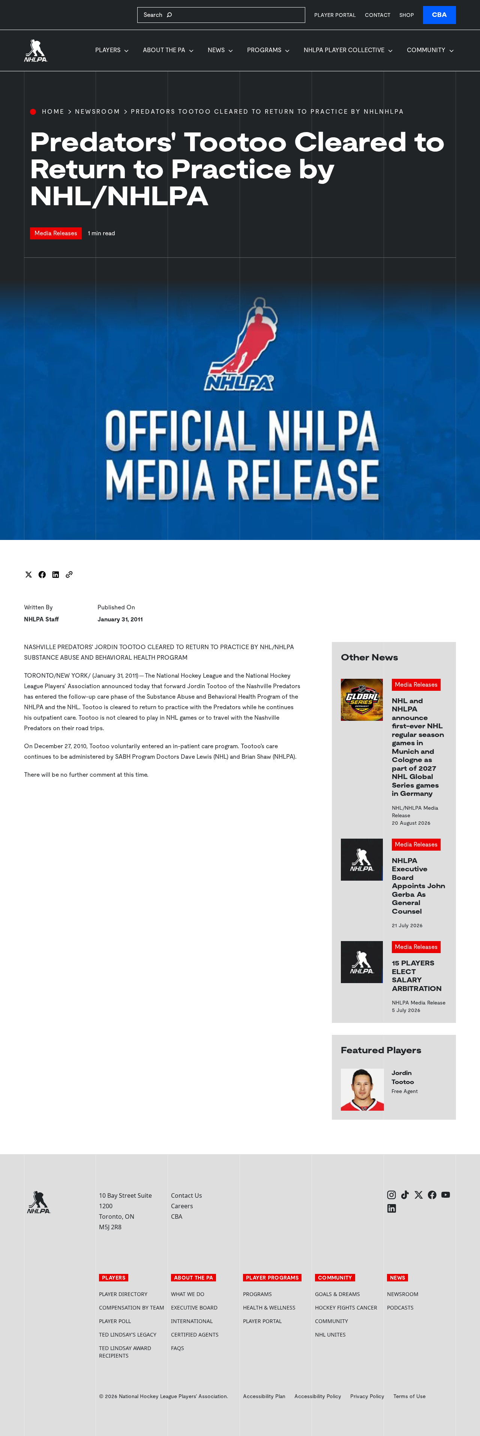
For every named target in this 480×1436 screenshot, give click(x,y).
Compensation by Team (131, 1307)
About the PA (164, 50)
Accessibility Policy (317, 1396)
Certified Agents (195, 1334)
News (216, 50)
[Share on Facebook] (42, 574)
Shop (406, 15)
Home (53, 111)
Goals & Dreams (337, 1294)
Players (107, 50)
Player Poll (115, 1321)
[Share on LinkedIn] (55, 574)
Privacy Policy (367, 1396)
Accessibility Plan (264, 1396)
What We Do (187, 1294)
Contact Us (186, 1195)
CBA (439, 14)
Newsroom (97, 111)
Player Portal (335, 15)
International (192, 1321)
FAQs (177, 1348)
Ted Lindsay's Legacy (127, 1334)
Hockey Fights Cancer (346, 1307)
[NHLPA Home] (36, 51)
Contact (377, 15)
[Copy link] (69, 574)
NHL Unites (348, 1334)
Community (426, 50)
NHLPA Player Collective (344, 50)
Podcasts (400, 1307)
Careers (182, 1206)
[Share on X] (28, 574)
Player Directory (123, 1294)
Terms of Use (409, 1396)
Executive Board (194, 1307)
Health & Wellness (269, 1307)
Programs (264, 50)
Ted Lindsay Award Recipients (125, 1351)
